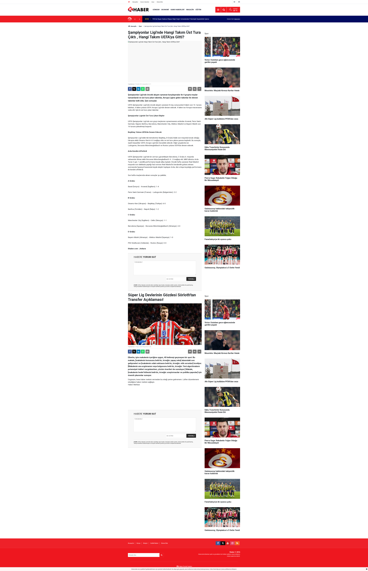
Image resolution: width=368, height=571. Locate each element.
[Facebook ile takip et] (218, 543)
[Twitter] (134, 89)
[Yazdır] (147, 89)
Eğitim (198, 10)
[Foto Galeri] (239, 2)
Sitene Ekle (160, 2)
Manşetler (135, 2)
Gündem (156, 10)
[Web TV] (234, 2)
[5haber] (138, 9)
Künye (138, 543)
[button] (190, 89)
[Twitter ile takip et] (222, 543)
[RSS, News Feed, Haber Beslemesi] (237, 543)
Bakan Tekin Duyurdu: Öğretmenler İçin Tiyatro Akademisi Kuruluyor (174, 19)
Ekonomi (165, 10)
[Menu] (218, 10)
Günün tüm (233, 19)
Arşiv (153, 2)
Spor (140, 26)
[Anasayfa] (129, 2)
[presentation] (134, 19)
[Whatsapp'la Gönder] (143, 89)
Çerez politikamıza (226, 569)
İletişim (145, 543)
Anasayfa (133, 26)
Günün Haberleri (144, 2)
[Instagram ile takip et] (232, 543)
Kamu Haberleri (177, 10)
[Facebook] (130, 89)
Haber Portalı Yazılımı (185, 566)
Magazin (190, 10)
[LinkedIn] (138, 89)
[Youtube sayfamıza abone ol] (227, 543)
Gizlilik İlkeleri (154, 543)
